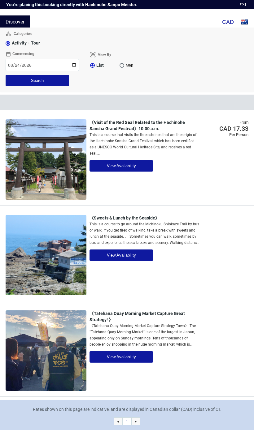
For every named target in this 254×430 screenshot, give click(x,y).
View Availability (121, 166)
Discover (15, 22)
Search (37, 80)
